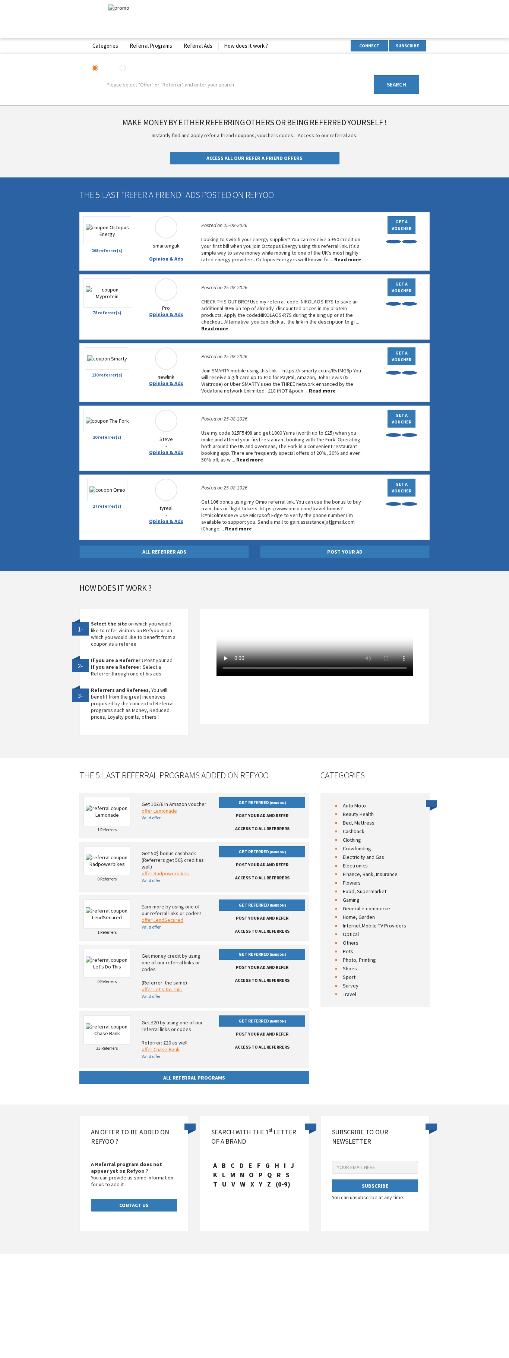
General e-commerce (366, 908)
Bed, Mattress (358, 822)
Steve (166, 439)
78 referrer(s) (107, 312)
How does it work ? (246, 45)
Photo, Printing (359, 960)
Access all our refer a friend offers (254, 158)
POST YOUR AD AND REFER (262, 815)
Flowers (352, 882)
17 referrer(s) (107, 506)
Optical (351, 934)
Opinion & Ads (166, 258)
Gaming (351, 900)
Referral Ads (198, 45)
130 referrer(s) (107, 375)
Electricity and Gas (363, 857)
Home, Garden (359, 917)
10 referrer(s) (107, 437)
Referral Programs (151, 45)
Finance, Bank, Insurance (370, 874)
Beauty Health (358, 814)
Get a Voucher (401, 225)
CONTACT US (134, 1205)
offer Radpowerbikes (165, 873)
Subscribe (407, 45)
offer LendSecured (162, 920)
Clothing (352, 839)
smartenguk (166, 245)
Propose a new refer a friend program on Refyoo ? (292, 1330)
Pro (166, 308)
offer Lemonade (159, 810)
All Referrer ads (164, 551)
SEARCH (396, 84)
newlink (166, 377)
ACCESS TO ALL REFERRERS (262, 828)
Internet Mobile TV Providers (374, 925)
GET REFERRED (262, 802)
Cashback (353, 831)
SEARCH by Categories (391, 69)
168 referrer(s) (107, 250)
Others (350, 942)
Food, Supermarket (364, 891)
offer (106, 68)
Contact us (172, 1330)
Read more (347, 259)
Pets (348, 951)
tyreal (166, 508)
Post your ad (345, 551)
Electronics (355, 865)
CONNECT (369, 45)
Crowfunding (357, 848)
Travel (349, 994)
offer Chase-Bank (161, 1049)
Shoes (350, 968)
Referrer (138, 68)
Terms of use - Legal (210, 1330)
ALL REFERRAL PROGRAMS (194, 1077)
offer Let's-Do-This (162, 989)
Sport (349, 977)
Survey (350, 985)
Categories (105, 45)
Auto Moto (354, 805)
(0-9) (283, 1184)
